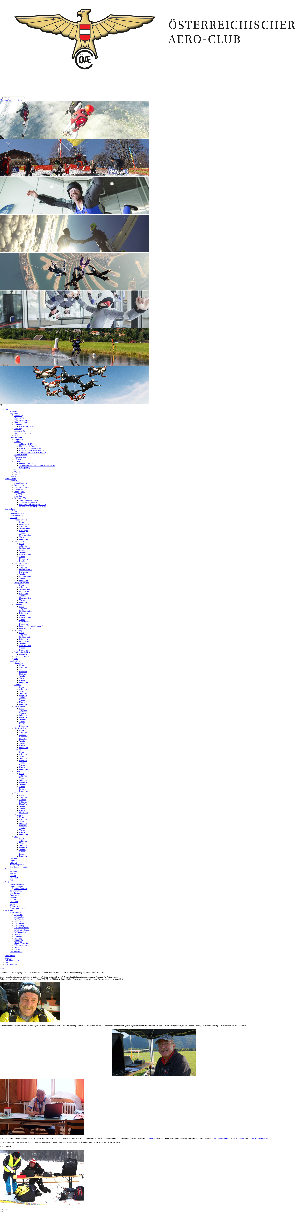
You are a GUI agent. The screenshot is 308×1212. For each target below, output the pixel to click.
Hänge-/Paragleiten (21, 422)
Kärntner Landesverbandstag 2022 (32, 450)
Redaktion (9, 910)
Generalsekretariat (16, 515)
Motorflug (18, 429)
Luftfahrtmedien (16, 952)
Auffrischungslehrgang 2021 (30, 448)
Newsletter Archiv (16, 913)
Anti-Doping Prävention (19, 867)
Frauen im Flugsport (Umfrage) (31, 626)
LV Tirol (17, 921)
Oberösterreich (20, 457)
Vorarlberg (18, 472)
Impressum (14, 904)
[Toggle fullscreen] (6, 1209)
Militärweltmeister (261, 1138)
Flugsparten (14, 413)
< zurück (3, 968)
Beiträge (22, 550)
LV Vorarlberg (20, 919)
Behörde (8, 869)
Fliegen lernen (10, 479)
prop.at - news (24, 524)
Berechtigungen (16, 891)
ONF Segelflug (25, 628)
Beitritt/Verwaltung (17, 884)
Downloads (23, 539)
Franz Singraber (11, 964)
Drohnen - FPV (20, 498)
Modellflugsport (20, 483)
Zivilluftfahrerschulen (22, 433)
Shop (15, 100)
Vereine (22, 537)
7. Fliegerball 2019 (26, 444)
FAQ (11, 880)
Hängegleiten (19, 492)
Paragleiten (18, 489)
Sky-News (18, 915)
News (7, 409)
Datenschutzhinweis (17, 908)
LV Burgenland (20, 932)
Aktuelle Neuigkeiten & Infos (30, 502)
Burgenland (18, 440)
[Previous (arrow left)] (1, 1211)
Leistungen (23, 531)
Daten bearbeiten (20, 889)
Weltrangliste (241, 1138)
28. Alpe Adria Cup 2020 (28, 446)
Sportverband (10, 509)
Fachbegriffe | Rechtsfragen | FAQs (32, 505)
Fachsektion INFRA (22, 652)
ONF (16, 435)
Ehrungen (13, 897)
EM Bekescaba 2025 (27, 426)
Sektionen (13, 518)
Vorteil (20, 100)
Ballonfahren (19, 418)
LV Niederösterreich (22, 930)
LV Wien (17, 949)
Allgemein (14, 411)
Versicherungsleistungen (28, 500)
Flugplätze (23, 654)
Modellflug (18, 416)
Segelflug (18, 424)
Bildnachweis (15, 906)
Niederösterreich (20, 455)
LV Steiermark (20, 923)
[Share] (3, 1209)
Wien (16, 474)
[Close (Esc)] (1, 1209)
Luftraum (13, 858)
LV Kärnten (19, 917)
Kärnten (17, 442)
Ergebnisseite (152, 1138)
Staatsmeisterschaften (220, 1138)
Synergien (13, 863)
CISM (252, 1138)
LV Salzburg (19, 926)
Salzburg (17, 459)
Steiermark (18, 461)
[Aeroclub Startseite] (154, 95)
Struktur (13, 873)
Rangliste (22, 561)
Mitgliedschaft (15, 860)
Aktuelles (13, 871)
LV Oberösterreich (21, 928)
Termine (13, 476)
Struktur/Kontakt (25, 528)
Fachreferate (24, 591)
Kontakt (22, 680)
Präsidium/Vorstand (17, 513)
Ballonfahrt (18, 947)
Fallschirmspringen (21, 420)
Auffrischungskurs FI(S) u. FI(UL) (32, 453)
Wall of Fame (24, 622)
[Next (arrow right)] (3, 1211)
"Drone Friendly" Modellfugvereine (33, 507)
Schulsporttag (24, 468)
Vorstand (22, 669)
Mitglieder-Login (6, 100)
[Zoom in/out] (8, 1209)
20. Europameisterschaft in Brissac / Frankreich (37, 466)
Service (7, 882)
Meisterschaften (25, 535)
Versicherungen (15, 893)
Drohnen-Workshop (26, 463)
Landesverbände (16, 437)
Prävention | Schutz (17, 865)
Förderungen (14, 895)
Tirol (16, 470)
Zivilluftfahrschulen (21, 656)
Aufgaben (13, 511)
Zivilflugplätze (20, 431)
